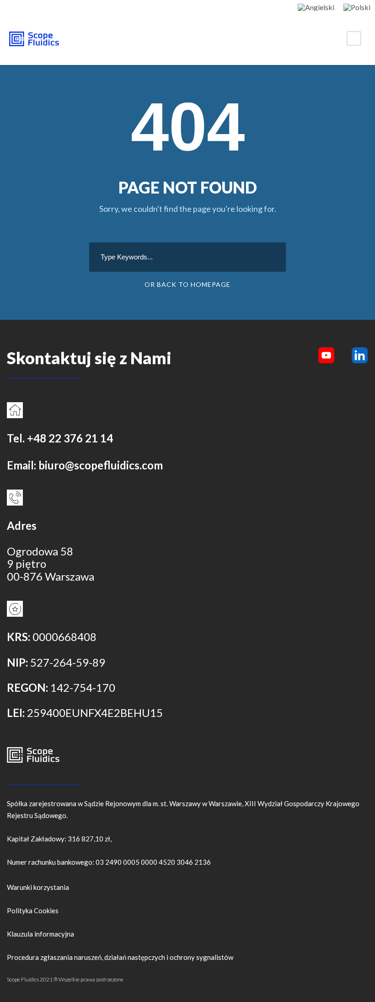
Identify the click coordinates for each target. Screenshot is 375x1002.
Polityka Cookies (33, 910)
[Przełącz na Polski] (357, 7)
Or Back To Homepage (187, 284)
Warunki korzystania (38, 887)
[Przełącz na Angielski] (316, 7)
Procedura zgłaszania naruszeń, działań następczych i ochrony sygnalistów (120, 957)
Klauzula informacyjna (40, 934)
